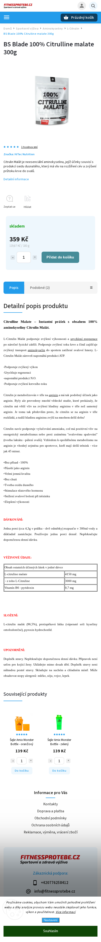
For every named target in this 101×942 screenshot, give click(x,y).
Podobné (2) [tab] (40, 287)
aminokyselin (36, 350)
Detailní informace (16, 179)
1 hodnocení (29, 147)
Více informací (66, 912)
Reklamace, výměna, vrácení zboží (51, 832)
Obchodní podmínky (50, 818)
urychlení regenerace (83, 339)
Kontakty (50, 804)
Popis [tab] (13, 287)
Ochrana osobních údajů (50, 825)
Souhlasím (50, 931)
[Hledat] (93, 6)
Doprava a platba (50, 811)
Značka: (19, 154)
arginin (53, 395)
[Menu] (6, 17)
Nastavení (51, 920)
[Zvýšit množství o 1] (35, 257)
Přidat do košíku (60, 257)
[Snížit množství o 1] (13, 257)
